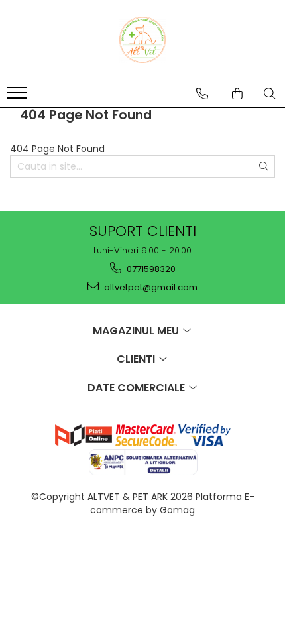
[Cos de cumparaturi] (237, 93)
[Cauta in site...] (270, 93)
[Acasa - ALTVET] (142, 40)
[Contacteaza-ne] (202, 93)
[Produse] (18, 97)
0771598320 (150, 269)
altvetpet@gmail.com (150, 287)
